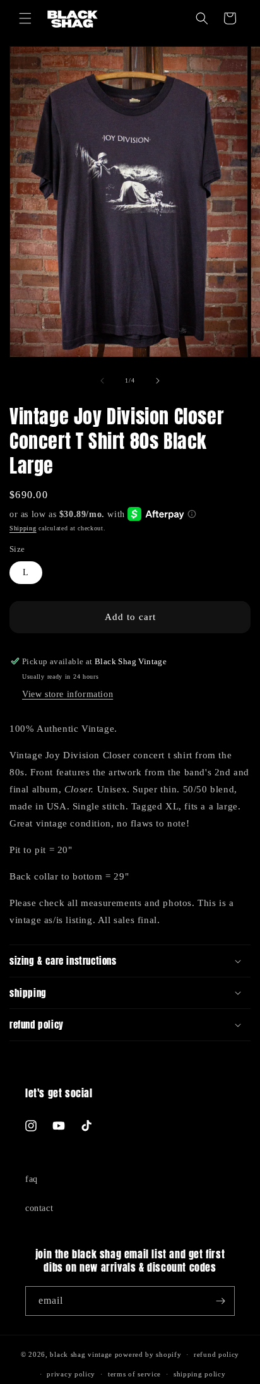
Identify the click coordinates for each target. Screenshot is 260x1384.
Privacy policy (71, 1374)
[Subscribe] (220, 1301)
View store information (67, 694)
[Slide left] (102, 381)
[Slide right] (158, 381)
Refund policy (216, 1354)
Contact (39, 1208)
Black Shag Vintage (81, 1354)
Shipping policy (200, 1374)
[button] (25, 18)
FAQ (31, 1179)
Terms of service (134, 1374)
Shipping (23, 528)
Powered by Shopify (148, 1354)
